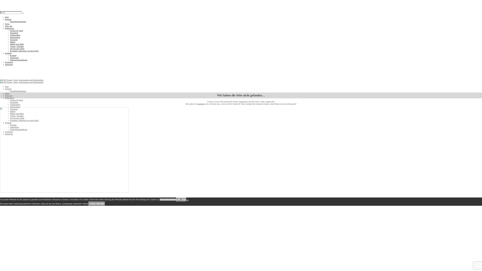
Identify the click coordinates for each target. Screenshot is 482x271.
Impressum (14, 58)
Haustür (8, 19)
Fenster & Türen (16, 31)
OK (178, 199)
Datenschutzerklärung (18, 60)
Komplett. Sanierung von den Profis (24, 51)
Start (7, 17)
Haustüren (14, 33)
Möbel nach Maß (17, 44)
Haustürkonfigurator (18, 22)
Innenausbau (15, 37)
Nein (184, 199)
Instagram (9, 64)
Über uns (8, 26)
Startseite (200, 104)
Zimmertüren (15, 35)
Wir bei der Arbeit (17, 49)
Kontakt (8, 53)
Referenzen (9, 28)
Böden (12, 42)
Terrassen (14, 40)
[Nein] (188, 200)
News (7, 24)
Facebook (9, 62)
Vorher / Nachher (17, 46)
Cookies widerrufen (96, 204)
